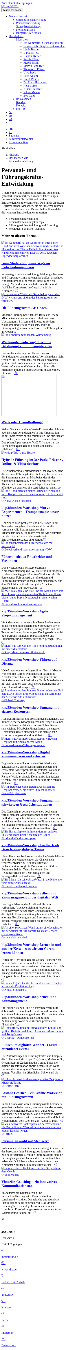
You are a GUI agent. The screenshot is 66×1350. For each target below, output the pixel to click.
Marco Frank (30, 62)
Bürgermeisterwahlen (28, 32)
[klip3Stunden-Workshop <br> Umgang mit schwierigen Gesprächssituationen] (55, 828)
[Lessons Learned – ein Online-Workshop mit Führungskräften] (62, 1120)
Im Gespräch (23, 98)
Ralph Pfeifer (31, 79)
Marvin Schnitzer (33, 65)
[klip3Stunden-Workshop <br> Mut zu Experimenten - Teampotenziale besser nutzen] (45, 539)
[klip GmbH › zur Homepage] (10, 6)
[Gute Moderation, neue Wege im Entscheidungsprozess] (33, 255)
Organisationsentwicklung (31, 19)
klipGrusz (7, 1294)
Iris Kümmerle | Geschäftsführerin (43, 42)
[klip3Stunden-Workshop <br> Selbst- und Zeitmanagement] (19, 1024)
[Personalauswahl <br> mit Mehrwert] (56, 1164)
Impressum (7, 1332)
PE (10, 132)
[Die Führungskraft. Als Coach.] (33, 300)
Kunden (20, 102)
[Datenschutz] (3, 1339)
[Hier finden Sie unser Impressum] (10, 119)
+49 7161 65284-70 (13, 1282)
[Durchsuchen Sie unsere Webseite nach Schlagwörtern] (10, 122)
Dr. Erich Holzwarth (35, 82)
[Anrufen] (3, 1275)
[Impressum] (3, 1326)
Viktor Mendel (31, 92)
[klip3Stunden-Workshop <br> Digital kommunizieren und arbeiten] (16, 783)
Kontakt (20, 105)
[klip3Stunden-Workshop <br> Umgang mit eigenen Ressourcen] (50, 735)
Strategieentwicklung (28, 26)
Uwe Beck (29, 72)
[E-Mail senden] (3, 1250)
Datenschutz (8, 1345)
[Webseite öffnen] (3, 1263)
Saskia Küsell (31, 59)
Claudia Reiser (32, 56)
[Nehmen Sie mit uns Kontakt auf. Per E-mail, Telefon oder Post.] (10, 115)
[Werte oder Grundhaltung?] (28, 415)
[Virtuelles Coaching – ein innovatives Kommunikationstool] (36, 1212)
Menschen (22, 39)
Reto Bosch (30, 85)
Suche (5, 1320)
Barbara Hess (31, 52)
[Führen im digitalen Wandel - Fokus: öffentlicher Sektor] (3, 1076)
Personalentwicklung (28, 23)
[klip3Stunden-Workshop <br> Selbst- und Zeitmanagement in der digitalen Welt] (17, 924)
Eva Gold (29, 95)
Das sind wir (16, 36)
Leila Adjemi (30, 75)
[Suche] (3, 1313)
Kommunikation (25, 29)
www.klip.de (8, 1269)
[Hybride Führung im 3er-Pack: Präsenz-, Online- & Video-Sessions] (18, 452)
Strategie (14, 135)
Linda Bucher (31, 49)
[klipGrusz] (3, 1288)
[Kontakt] (3, 1301)
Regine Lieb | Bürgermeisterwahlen (44, 46)
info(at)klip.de (9, 1256)
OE (11, 128)
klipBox (20, 108)
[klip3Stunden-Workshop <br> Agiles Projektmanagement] (3, 642)
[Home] (10, 112)
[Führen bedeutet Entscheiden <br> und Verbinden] (42, 587)
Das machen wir (18, 16)
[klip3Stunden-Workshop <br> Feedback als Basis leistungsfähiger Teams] (39, 876)
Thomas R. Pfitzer (34, 69)
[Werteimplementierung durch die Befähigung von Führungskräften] (26, 334)
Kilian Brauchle (32, 89)
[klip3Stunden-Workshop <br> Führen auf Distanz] (33, 687)
